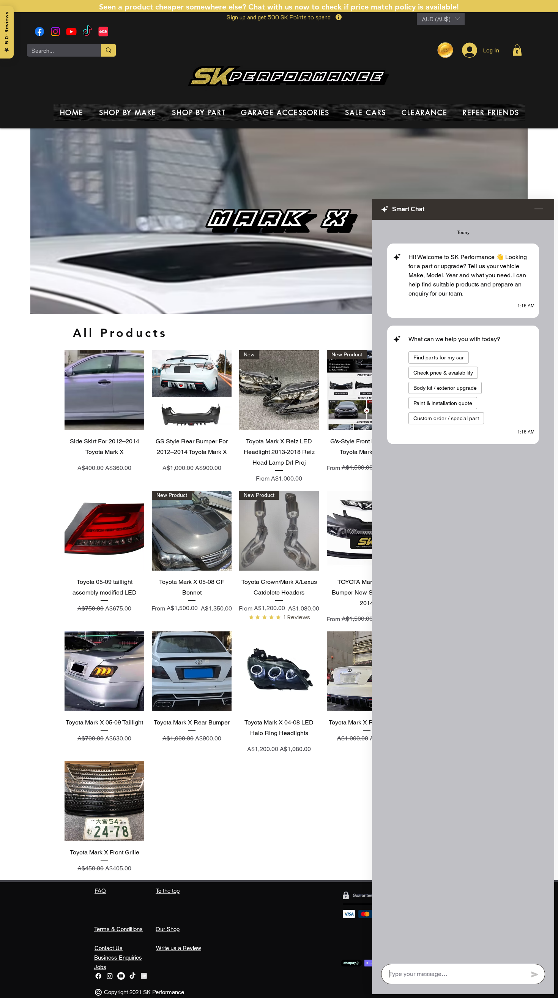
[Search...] (108, 50)
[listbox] (441, 19)
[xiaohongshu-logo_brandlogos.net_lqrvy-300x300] (103, 31)
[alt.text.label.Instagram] (55, 31)
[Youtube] (71, 31)
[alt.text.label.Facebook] (39, 31)
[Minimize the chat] (539, 209)
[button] (441, 19)
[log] (463, 589)
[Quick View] (104, 390)
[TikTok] (87, 31)
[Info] (338, 17)
